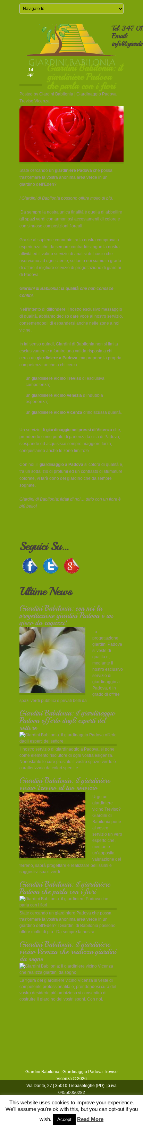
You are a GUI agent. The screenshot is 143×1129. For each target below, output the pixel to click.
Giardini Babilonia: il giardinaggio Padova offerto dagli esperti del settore (67, 720)
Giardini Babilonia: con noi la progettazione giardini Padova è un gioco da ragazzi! (66, 615)
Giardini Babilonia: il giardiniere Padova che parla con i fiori (64, 888)
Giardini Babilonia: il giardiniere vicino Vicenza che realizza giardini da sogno (67, 951)
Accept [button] (64, 1119)
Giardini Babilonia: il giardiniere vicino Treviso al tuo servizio (64, 784)
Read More (90, 1119)
